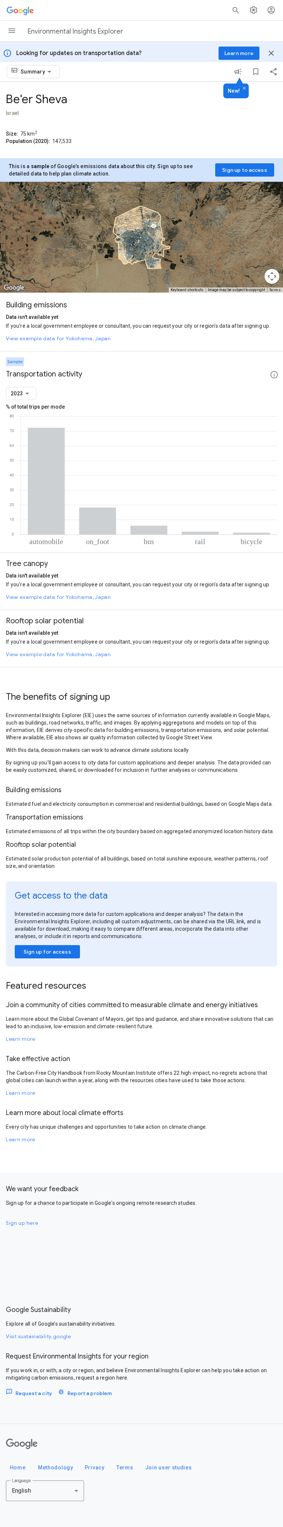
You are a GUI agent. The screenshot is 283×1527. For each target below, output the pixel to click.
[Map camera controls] (272, 276)
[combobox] (37, 71)
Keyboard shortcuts (187, 290)
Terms (275, 289)
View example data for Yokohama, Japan (58, 338)
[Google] (22, 1444)
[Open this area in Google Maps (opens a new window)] (14, 288)
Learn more (20, 1039)
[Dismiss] (244, 88)
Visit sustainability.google (38, 1336)
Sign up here (22, 1223)
